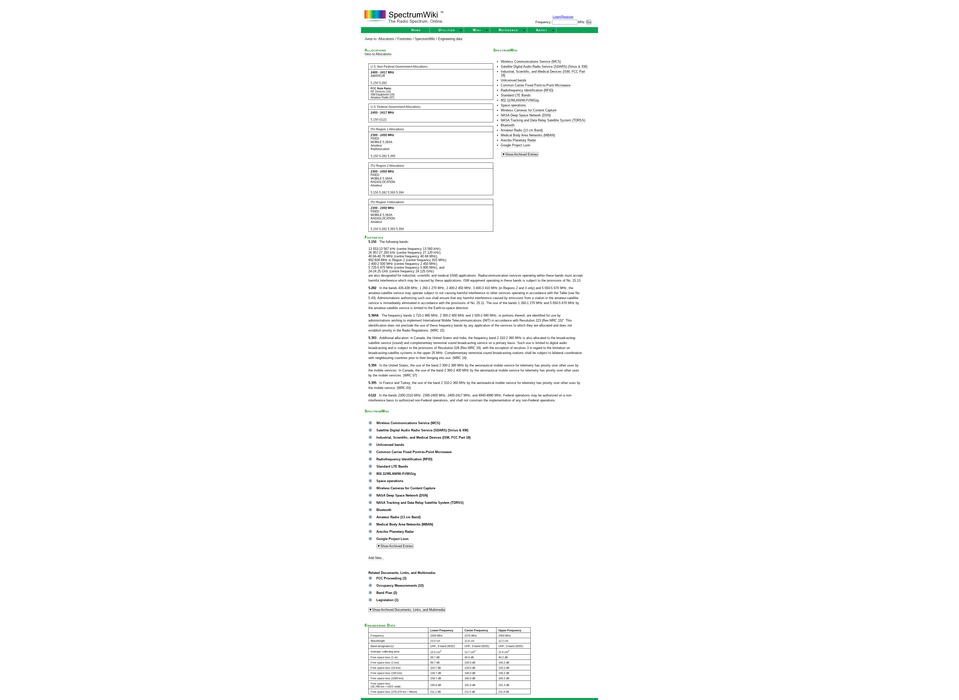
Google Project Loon (515, 145)
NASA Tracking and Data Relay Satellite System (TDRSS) (543, 120)
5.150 (374, 83)
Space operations (513, 105)
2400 (374, 72)
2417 (383, 72)
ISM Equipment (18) (383, 94)
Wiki (477, 30)
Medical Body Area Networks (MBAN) (528, 135)
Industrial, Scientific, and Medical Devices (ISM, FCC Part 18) (543, 73)
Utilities (447, 30)
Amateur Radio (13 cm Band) (522, 130)
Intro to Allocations (378, 54)
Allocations (386, 39)
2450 (383, 135)
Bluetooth (507, 125)
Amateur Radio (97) (382, 97)
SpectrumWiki (425, 39)
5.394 (400, 192)
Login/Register (563, 17)
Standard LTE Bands (516, 95)
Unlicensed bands (513, 80)
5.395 (391, 156)
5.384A (387, 142)
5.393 (391, 192)
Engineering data (450, 39)
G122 (383, 119)
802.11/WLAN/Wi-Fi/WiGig (520, 100)
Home (416, 30)
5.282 (383, 83)
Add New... (376, 558)
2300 (374, 135)
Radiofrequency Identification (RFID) (527, 90)
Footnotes (404, 39)
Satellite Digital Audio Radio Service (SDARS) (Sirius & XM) (544, 66)
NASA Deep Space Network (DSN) (526, 115)
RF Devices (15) (381, 91)
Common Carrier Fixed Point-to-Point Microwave (535, 85)
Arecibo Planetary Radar (518, 140)
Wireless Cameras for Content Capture (528, 110)
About (541, 30)
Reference (508, 30)
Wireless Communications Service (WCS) (531, 61)
